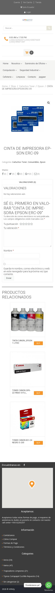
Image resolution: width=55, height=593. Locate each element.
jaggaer (42, 77)
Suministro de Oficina (35, 63)
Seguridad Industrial (29, 70)
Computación (9, 70)
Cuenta (17, 2)
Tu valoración (11, 228)
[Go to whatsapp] (48, 585)
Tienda (38, 2)
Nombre (9, 250)
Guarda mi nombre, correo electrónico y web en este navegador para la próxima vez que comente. (27, 271)
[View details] (27, 319)
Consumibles (33, 162)
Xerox (5, 560)
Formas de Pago (10, 543)
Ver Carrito (27, 2)
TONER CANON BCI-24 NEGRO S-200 (22, 441)
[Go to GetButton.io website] (48, 590)
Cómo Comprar (10, 539)
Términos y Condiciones (13, 547)
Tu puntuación (11, 224)
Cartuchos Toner (27, 86)
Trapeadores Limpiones (13, 571)
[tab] (27, 182)
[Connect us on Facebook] (25, 464)
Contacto (32, 77)
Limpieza (20, 77)
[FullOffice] (27, 20)
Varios (6, 565)
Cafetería (7, 77)
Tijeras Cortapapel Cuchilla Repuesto (19, 576)
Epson (41, 86)
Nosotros (15, 63)
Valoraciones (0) (27, 182)
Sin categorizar (9, 581)
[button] (32, 484)
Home (5, 63)
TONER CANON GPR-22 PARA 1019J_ (21, 391)
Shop (13, 86)
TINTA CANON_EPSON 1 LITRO (22, 341)
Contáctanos (9, 535)
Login (28, 12)
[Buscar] (49, 28)
